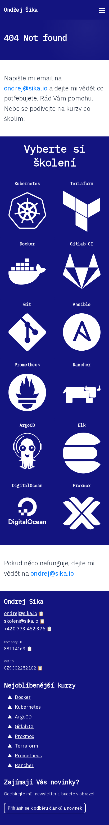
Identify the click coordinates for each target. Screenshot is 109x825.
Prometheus (28, 756)
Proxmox (24, 736)
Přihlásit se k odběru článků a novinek (45, 808)
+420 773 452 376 (25, 629)
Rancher (24, 765)
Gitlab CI (24, 726)
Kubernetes (28, 707)
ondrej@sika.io (25, 88)
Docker (23, 697)
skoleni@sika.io (21, 621)
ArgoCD (23, 717)
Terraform (26, 746)
